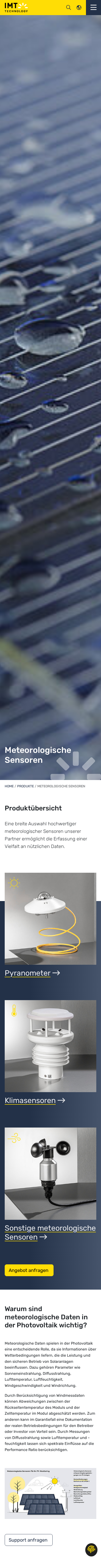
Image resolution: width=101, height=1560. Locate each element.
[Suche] (68, 7)
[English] (79, 7)
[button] (93, 7)
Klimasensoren (30, 1100)
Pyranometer (27, 973)
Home (9, 786)
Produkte (25, 786)
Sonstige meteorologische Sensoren (50, 1232)
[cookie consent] (91, 1550)
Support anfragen (29, 1540)
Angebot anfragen (29, 1270)
